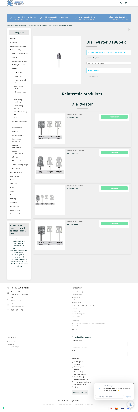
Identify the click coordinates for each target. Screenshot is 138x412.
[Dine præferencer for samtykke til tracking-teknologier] (4, 408)
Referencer (75, 321)
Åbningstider (76, 311)
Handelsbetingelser (78, 314)
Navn (73, 350)
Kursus (12, 195)
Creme (14, 57)
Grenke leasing (77, 295)
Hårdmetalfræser (20, 92)
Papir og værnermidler (17, 146)
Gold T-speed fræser (18, 87)
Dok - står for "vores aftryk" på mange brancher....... (89, 323)
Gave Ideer (13, 202)
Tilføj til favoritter (92, 76)
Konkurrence (14, 206)
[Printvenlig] (130, 29)
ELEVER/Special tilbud (19, 65)
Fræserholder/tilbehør (20, 81)
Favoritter (10, 344)
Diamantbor (18, 76)
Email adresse (77, 340)
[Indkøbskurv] (125, 3)
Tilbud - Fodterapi (18, 161)
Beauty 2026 (76, 316)
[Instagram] (22, 310)
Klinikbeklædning (18, 135)
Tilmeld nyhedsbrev (80, 392)
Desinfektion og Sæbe (19, 61)
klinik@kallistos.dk (17, 306)
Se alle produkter (16, 214)
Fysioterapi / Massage (18, 46)
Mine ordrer (11, 341)
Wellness (13, 42)
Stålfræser (18, 118)
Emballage (16, 168)
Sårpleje (15, 157)
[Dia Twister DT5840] (50, 235)
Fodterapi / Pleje (16, 50)
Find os (74, 300)
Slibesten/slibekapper (20, 113)
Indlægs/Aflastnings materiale (19, 123)
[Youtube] (12, 310)
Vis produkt (114, 117)
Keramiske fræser (20, 96)
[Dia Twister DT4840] (50, 128)
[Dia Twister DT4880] (50, 200)
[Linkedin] (17, 310)
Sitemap (74, 332)
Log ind (9, 349)
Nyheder (13, 38)
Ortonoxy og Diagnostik (16, 140)
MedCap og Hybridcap (18, 101)
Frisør (12, 187)
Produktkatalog (77, 292)
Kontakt (74, 308)
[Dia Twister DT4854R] (50, 164)
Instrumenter (17, 128)
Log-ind (74, 329)
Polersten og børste (18, 107)
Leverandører (76, 302)
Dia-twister (18, 72)
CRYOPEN (13, 184)
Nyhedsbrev (76, 297)
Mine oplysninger (13, 347)
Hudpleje (13, 180)
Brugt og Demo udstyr (20, 54)
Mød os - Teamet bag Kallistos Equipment (86, 306)
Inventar (15, 131)
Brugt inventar (15, 210)
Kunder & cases (77, 326)
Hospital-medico (16, 172)
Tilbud (12, 191)
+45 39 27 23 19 (16, 300)
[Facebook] (8, 310)
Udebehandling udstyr (20, 165)
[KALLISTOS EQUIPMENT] (15, 3)
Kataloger (13, 199)
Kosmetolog (14, 176)
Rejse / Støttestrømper (17, 152)
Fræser (14, 69)
